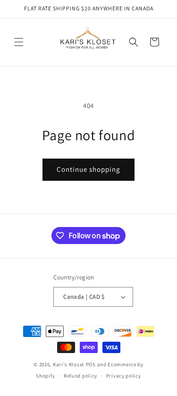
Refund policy (80, 375)
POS (91, 364)
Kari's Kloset (68, 364)
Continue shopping (88, 169)
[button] (18, 42)
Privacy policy (123, 375)
